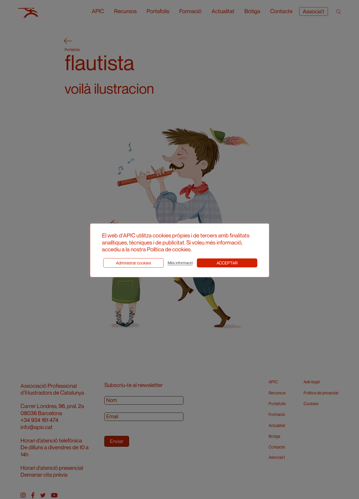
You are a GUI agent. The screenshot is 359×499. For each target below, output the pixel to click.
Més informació (180, 263)
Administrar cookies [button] (133, 263)
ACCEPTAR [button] (227, 263)
